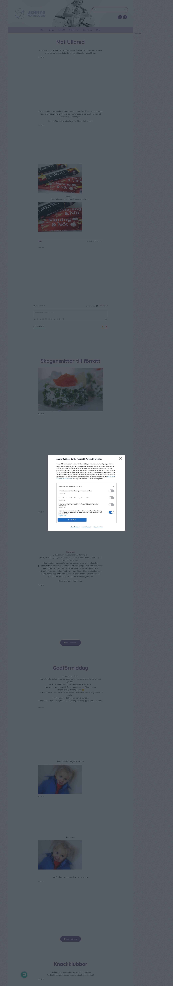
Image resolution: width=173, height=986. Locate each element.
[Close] (121, 459)
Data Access (86, 527)
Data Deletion (75, 527)
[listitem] (86, 486)
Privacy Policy (98, 527)
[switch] (111, 490)
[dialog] (86, 493)
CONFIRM (72, 520)
